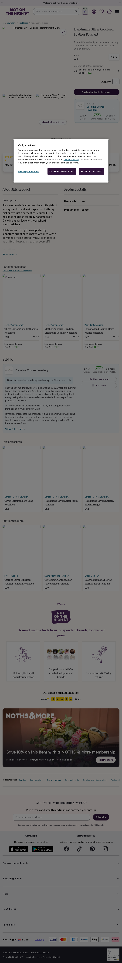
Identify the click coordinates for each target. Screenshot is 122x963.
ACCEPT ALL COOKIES (91, 171)
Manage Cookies (28, 171)
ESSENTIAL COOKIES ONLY (62, 171)
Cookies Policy (71, 159)
